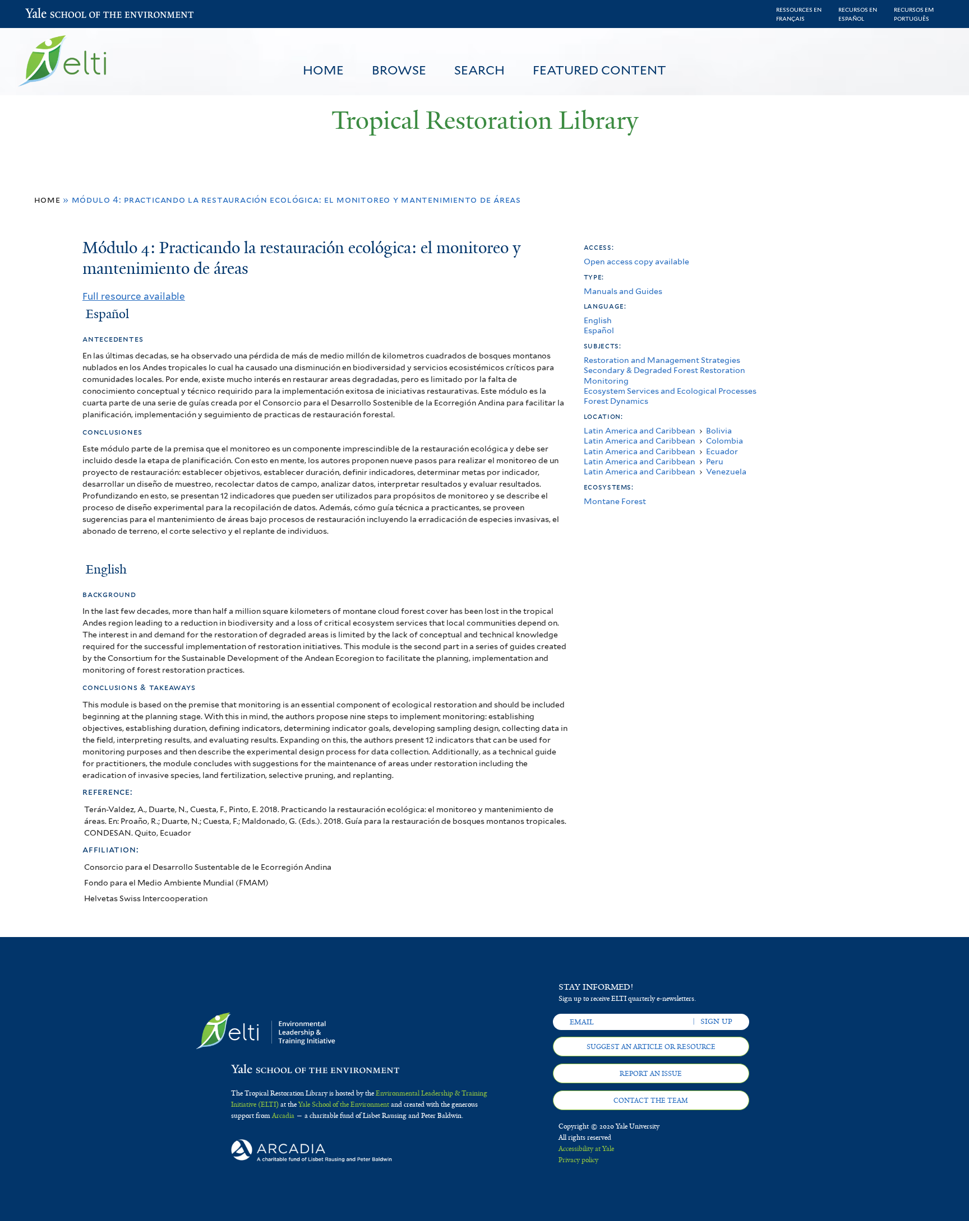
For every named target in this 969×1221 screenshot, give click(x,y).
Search (479, 70)
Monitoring (606, 380)
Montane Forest (615, 501)
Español (599, 330)
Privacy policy (578, 1159)
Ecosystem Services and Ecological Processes (670, 390)
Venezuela (726, 471)
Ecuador (722, 451)
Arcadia (283, 1115)
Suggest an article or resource (651, 1046)
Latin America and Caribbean (639, 430)
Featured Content (599, 70)
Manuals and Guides (623, 291)
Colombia (724, 440)
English (598, 320)
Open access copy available (636, 261)
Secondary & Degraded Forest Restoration (664, 370)
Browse (399, 70)
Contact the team (650, 1100)
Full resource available (133, 296)
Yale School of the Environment (54, 14)
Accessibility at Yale (586, 1148)
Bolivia (719, 430)
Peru (714, 461)
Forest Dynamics (616, 401)
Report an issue (651, 1073)
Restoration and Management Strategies (662, 360)
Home (323, 70)
